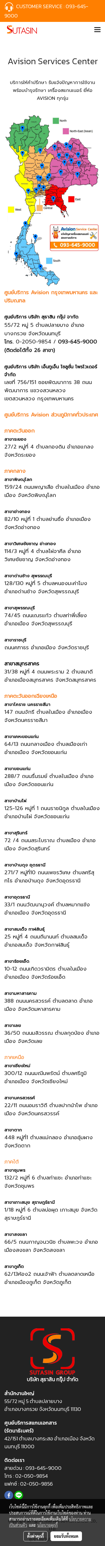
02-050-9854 (32, 1476)
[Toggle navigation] (97, 30)
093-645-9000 (43, 1468)
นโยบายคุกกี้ (47, 1525)
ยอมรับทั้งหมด (66, 1536)
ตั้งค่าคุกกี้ (35, 1536)
